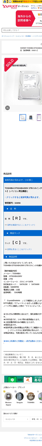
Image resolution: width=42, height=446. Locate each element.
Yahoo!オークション (35, 435)
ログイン (34, 8)
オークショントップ (8, 36)
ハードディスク (37, 36)
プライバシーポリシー (30, 438)
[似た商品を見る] (7, 108)
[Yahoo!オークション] (16, 5)
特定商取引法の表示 (36, 440)
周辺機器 (28, 36)
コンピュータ (20, 36)
